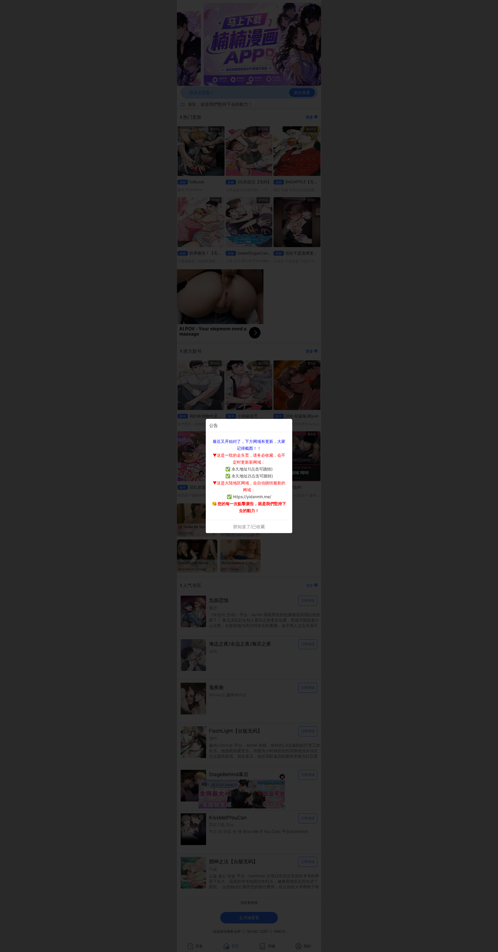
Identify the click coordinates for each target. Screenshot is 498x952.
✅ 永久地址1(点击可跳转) (249, 468)
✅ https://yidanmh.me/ (249, 496)
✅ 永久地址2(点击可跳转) (249, 475)
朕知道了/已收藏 (249, 526)
